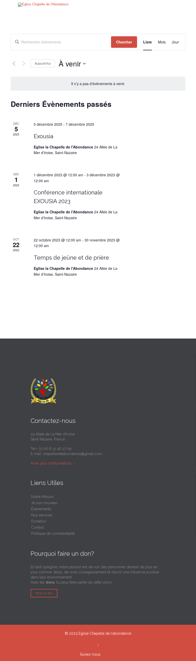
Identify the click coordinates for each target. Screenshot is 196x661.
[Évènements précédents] (14, 64)
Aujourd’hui (43, 63)
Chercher (124, 41)
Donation (38, 521)
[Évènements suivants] (24, 64)
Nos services (41, 515)
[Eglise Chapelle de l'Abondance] (43, 4)
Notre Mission (42, 497)
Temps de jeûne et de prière (71, 257)
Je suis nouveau (44, 503)
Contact (37, 527)
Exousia (43, 136)
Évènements (41, 509)
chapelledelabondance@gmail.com (72, 454)
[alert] (98, 84)
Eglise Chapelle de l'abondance (105, 633)
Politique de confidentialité (53, 533)
